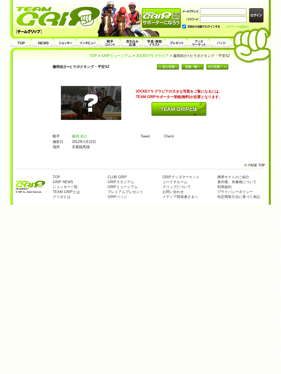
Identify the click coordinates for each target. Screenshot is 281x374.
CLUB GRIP (117, 177)
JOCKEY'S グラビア (152, 56)
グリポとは (62, 197)
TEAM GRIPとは (66, 192)
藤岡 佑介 (79, 136)
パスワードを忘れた (237, 26)
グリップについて (176, 187)
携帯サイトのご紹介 (233, 177)
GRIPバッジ (117, 197)
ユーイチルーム (174, 182)
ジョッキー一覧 (65, 187)
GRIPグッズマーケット (181, 177)
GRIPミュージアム (116, 56)
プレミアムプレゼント (125, 192)
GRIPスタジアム (121, 182)
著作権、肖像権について (237, 182)
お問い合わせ (173, 192)
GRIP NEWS (63, 182)
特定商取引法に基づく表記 (238, 197)
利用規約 (224, 187)
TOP (93, 56)
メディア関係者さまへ (180, 197)
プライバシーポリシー (235, 192)
